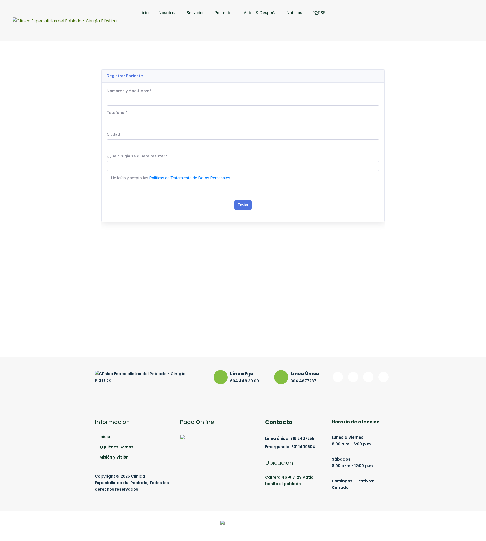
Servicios (196, 12)
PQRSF (318, 12)
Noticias (294, 12)
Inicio (143, 12)
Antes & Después (260, 12)
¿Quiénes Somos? (117, 447)
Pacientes (224, 12)
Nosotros (167, 12)
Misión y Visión (114, 457)
